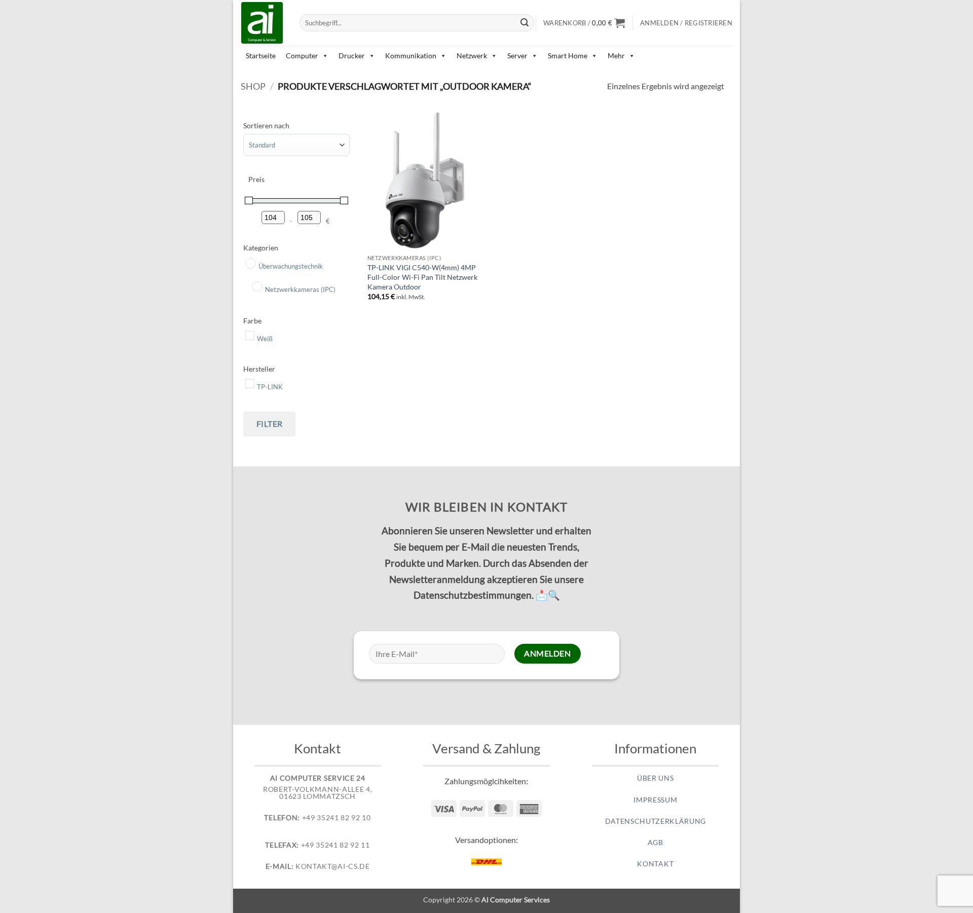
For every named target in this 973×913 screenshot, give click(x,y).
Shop (253, 86)
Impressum (655, 800)
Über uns (655, 778)
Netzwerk (472, 55)
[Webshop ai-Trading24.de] (262, 23)
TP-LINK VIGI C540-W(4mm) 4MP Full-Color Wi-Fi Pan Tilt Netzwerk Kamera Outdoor (422, 276)
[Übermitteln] (525, 22)
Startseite (261, 55)
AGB (655, 842)
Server (517, 55)
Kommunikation (410, 55)
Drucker (352, 55)
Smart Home (567, 55)
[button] (584, 23)
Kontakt (655, 864)
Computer (302, 55)
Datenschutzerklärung (655, 821)
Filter (269, 423)
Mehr (616, 55)
